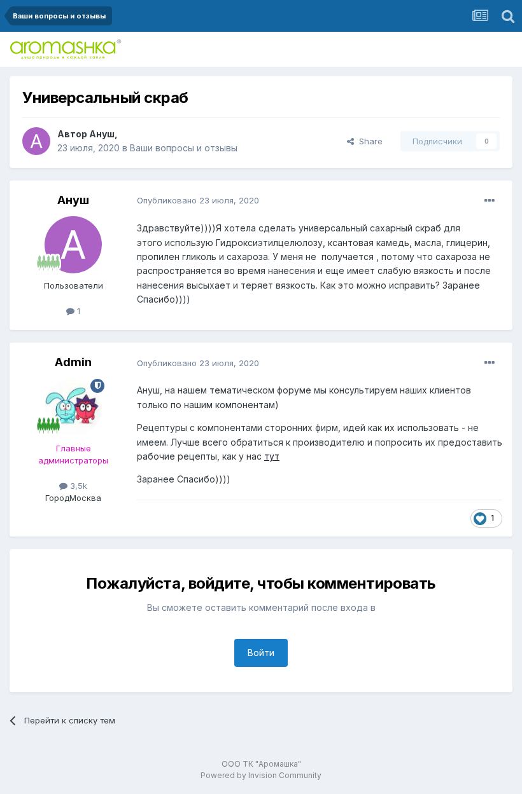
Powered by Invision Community (261, 775)
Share (368, 141)
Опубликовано (198, 200)
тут (271, 456)
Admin (73, 362)
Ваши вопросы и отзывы (183, 147)
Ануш (102, 133)
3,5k (77, 486)
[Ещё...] (489, 201)
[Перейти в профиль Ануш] (36, 141)
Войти (261, 652)
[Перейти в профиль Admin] (73, 407)
